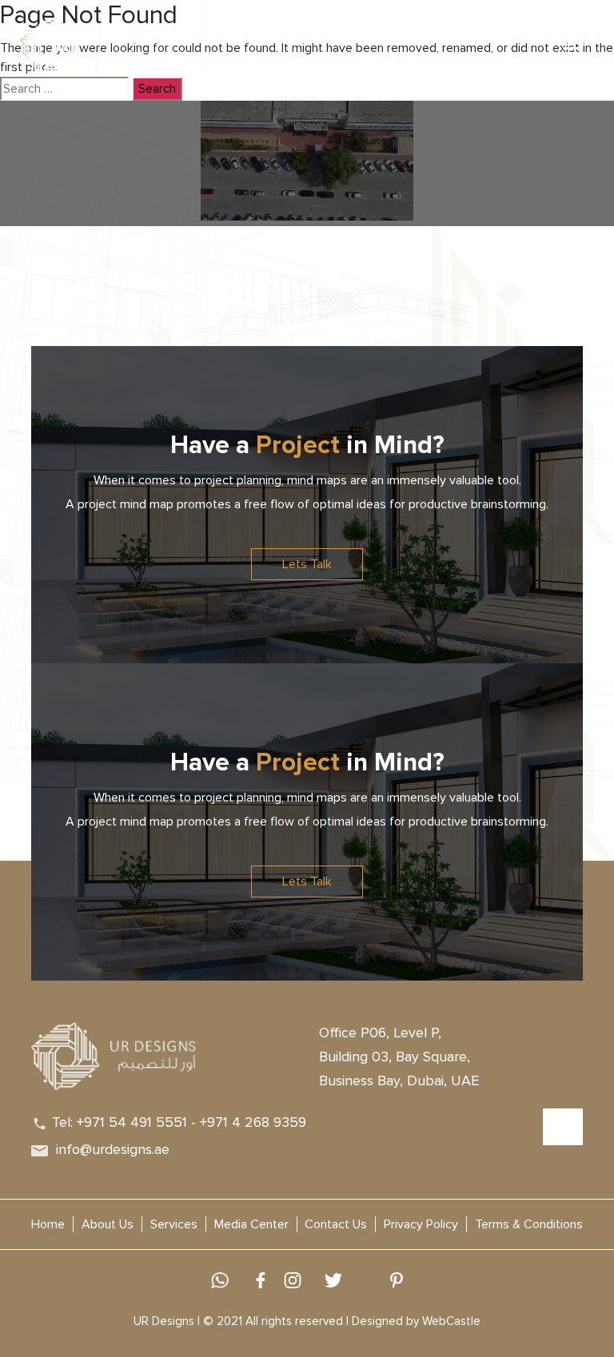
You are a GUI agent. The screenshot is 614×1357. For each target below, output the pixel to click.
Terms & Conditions (529, 1224)
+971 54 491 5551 (132, 1122)
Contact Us (336, 1224)
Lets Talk (307, 564)
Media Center (251, 1224)
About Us (108, 1224)
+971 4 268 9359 (253, 1122)
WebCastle (451, 1321)
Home (48, 1224)
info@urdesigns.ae (112, 1149)
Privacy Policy (421, 1224)
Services (173, 1224)
